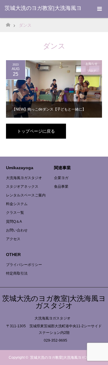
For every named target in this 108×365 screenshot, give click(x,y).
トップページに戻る (36, 131)
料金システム (17, 204)
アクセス (13, 239)
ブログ (91, 70)
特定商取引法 (17, 273)
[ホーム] (8, 23)
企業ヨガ (61, 178)
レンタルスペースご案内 (26, 195)
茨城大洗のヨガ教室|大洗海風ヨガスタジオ (54, 302)
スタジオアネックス (22, 186)
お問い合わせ (17, 230)
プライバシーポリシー (24, 265)
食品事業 (61, 186)
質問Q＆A (14, 221)
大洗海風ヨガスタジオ (24, 178)
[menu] (99, 9)
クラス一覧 (15, 212)
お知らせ (92, 63)
